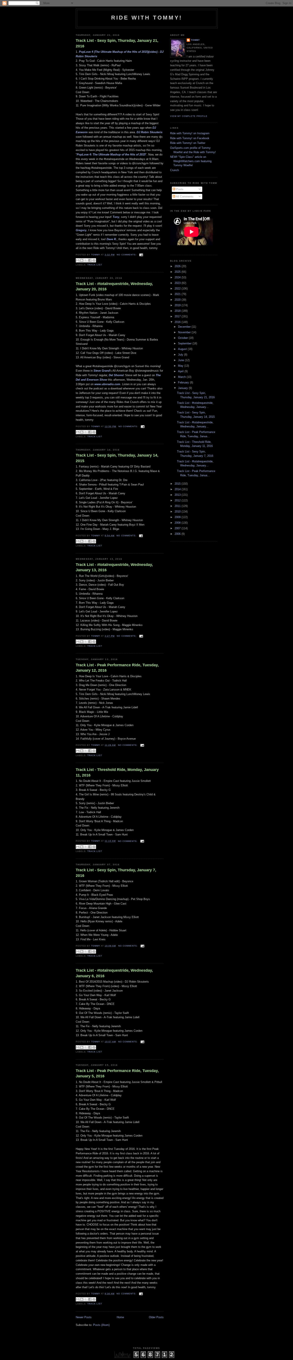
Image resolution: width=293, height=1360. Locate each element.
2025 (178, 271)
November (185, 332)
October (183, 337)
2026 (178, 266)
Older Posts (156, 1317)
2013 (178, 494)
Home (120, 1317)
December (185, 326)
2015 (178, 483)
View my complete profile (188, 116)
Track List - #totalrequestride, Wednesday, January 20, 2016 (114, 286)
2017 (178, 316)
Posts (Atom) (101, 1325)
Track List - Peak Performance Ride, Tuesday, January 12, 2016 (117, 667)
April (181, 371)
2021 (178, 294)
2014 (178, 489)
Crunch (174, 170)
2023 (178, 283)
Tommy (195, 40)
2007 (178, 528)
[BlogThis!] (82, 260)
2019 (178, 305)
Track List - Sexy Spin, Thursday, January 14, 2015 (117, 458)
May (181, 365)
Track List (94, 265)
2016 (178, 322)
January (183, 388)
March (182, 376)
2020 (178, 299)
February (184, 382)
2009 (178, 517)
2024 (178, 277)
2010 (178, 511)
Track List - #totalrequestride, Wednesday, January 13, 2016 (114, 567)
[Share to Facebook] (90, 260)
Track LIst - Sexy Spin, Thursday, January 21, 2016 (117, 43)
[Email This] (78, 260)
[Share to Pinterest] (94, 260)
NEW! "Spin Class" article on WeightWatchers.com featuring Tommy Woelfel (190, 161)
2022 (178, 288)
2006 (178, 533)
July (181, 354)
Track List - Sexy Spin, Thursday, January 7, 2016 (116, 873)
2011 (178, 506)
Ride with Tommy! (146, 17)
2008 (178, 522)
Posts (179, 189)
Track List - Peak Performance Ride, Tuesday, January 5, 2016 (117, 1073)
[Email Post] (140, 254)
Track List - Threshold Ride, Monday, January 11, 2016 (117, 772)
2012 (178, 500)
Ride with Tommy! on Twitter (187, 143)
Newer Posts (84, 1317)
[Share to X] (86, 260)
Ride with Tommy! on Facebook (189, 138)
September (185, 343)
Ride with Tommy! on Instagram (190, 133)
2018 (178, 310)
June (181, 360)
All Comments (184, 196)
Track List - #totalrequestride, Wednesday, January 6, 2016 (114, 973)
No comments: (127, 254)
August (183, 349)
